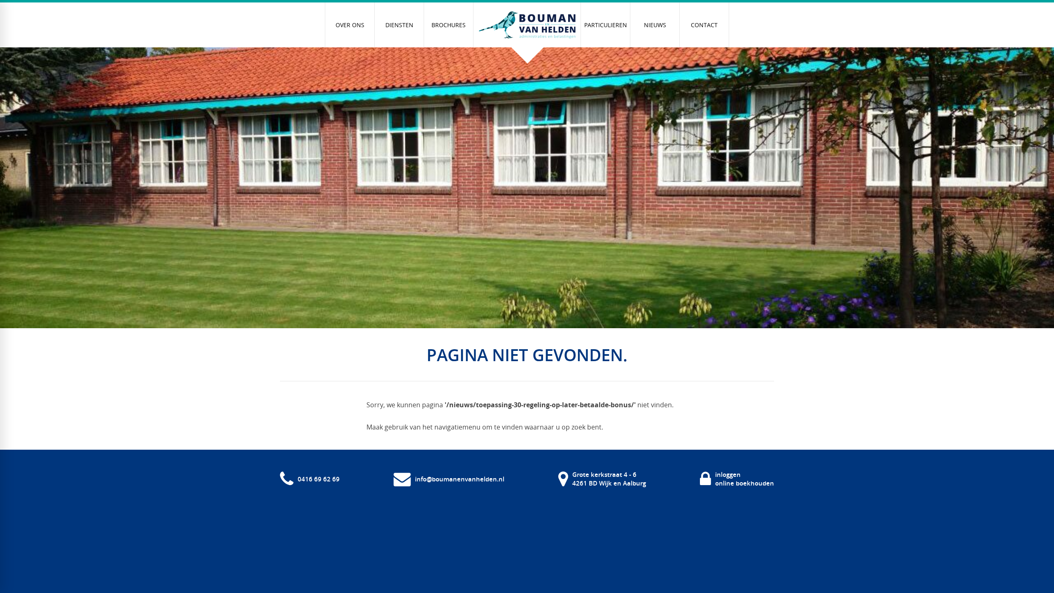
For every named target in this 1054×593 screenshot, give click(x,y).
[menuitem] (350, 24)
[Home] (527, 25)
